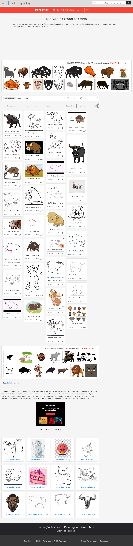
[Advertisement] (66, 42)
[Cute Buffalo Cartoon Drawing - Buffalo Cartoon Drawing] (34, 307)
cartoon (37, 106)
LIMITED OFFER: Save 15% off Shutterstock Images (88, 63)
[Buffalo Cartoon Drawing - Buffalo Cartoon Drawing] (55, 193)
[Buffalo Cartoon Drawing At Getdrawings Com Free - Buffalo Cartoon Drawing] (55, 117)
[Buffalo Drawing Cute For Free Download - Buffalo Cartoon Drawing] (12, 121)
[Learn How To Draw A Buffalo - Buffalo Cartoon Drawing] (77, 290)
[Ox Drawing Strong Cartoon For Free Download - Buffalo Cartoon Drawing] (34, 121)
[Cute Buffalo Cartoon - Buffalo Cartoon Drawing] (55, 219)
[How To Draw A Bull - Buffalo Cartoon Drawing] (34, 246)
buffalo (25, 106)
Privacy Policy (86, 541)
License (95, 541)
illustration (70, 106)
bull (58, 106)
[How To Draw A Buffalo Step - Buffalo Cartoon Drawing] (55, 243)
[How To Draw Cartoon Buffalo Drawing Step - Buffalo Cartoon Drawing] (55, 167)
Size (19, 98)
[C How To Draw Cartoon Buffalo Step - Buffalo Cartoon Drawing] (12, 305)
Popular (25, 98)
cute (48, 106)
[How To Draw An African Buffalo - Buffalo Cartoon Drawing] (55, 268)
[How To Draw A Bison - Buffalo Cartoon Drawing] (34, 222)
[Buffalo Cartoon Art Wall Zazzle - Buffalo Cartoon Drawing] (77, 186)
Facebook (71, 531)
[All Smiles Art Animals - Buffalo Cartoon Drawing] (12, 171)
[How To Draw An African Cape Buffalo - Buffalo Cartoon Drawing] (77, 266)
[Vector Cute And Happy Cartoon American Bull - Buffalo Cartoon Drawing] (55, 298)
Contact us (104, 541)
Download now (91, 10)
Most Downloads (9, 98)
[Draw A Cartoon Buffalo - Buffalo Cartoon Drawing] (12, 146)
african (82, 106)
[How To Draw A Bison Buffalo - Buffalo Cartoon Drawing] (77, 118)
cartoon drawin (10, 106)
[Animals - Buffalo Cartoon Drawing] (34, 170)
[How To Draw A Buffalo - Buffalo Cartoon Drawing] (12, 224)
